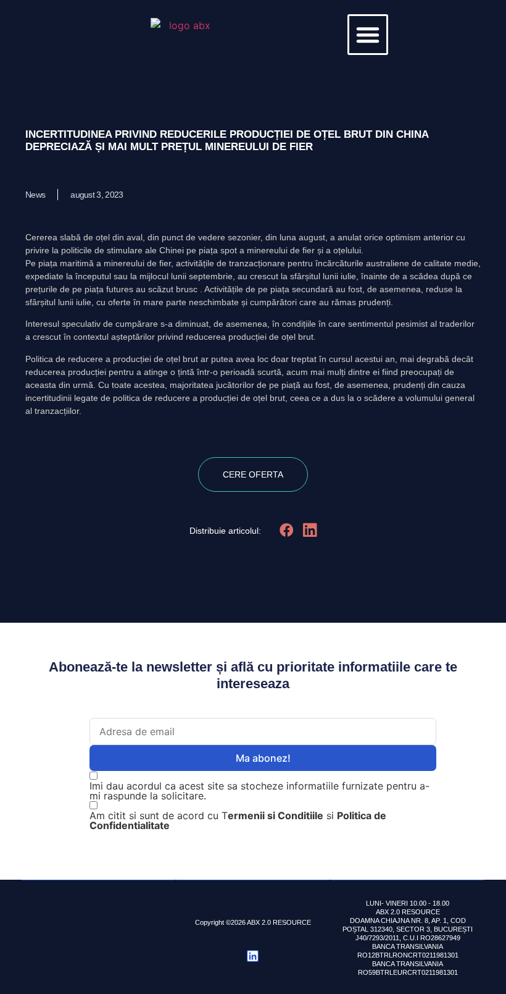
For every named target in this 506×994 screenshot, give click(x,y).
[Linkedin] (253, 956)
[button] (367, 34)
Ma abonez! (263, 758)
